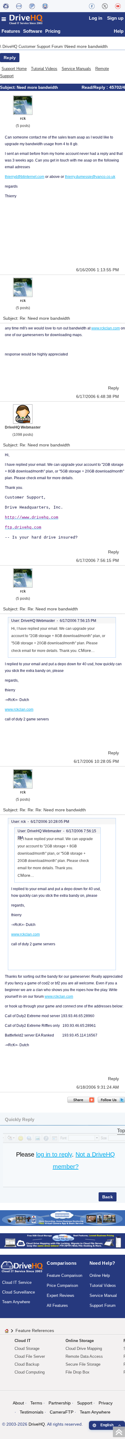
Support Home (14, 68)
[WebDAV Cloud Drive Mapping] (6, 6)
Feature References (34, 1330)
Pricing (52, 31)
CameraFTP (61, 1412)
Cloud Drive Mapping (84, 1348)
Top (121, 1130)
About (18, 1403)
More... (88, 650)
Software (32, 31)
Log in (95, 18)
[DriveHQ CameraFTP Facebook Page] (92, 6)
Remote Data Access (84, 1356)
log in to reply (54, 1154)
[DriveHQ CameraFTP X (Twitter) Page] (105, 6)
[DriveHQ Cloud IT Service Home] (22, 19)
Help (118, 31)
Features (11, 31)
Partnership (60, 1403)
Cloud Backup (27, 1364)
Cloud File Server (30, 1356)
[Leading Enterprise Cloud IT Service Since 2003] (62, 1240)
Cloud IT (23, 1340)
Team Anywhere (16, 1302)
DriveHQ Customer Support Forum (33, 46)
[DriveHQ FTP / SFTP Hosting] (19, 6)
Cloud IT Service (17, 1282)
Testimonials (31, 1412)
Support (84, 1403)
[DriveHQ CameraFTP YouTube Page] (118, 6)
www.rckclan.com (105, 328)
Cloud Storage (27, 1348)
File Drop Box (78, 1372)
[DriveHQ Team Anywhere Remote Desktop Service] (45, 6)
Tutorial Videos (44, 68)
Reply (10, 57)
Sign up (115, 18)
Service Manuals (76, 68)
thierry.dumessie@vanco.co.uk (90, 177)
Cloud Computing (30, 1372)
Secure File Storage (83, 1364)
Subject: (8, 87)
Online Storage (80, 1340)
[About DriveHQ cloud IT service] (22, 1269)
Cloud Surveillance (18, 1292)
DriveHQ (37, 1424)
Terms (36, 1403)
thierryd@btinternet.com (24, 177)
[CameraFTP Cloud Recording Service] (32, 6)
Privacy (106, 1403)
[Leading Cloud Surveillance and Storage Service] (62, 1217)
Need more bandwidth (86, 46)
